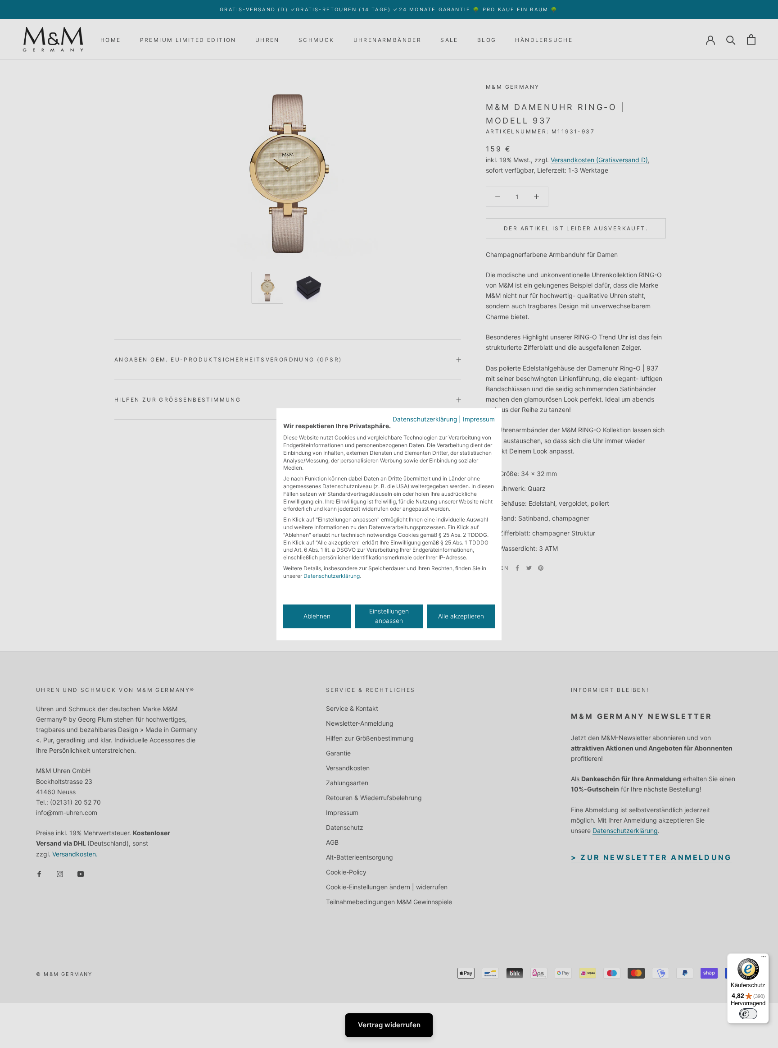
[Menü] (763, 958)
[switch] (748, 1013)
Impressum (479, 419)
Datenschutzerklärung (425, 419)
